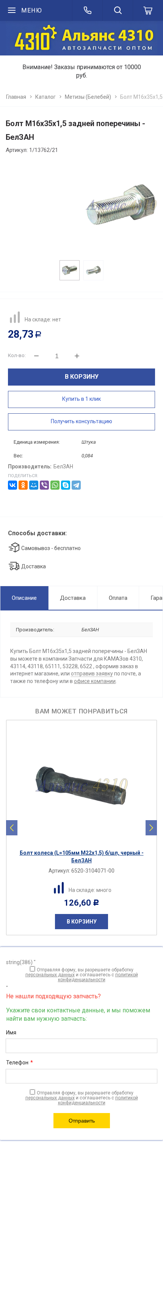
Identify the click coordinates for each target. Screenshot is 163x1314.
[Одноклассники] (23, 485)
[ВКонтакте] (12, 485)
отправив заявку (92, 673)
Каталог (45, 97)
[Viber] (44, 485)
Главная (16, 97)
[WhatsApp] (55, 485)
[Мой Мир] (33, 485)
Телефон (19, 1062)
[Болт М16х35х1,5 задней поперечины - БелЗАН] (82, 204)
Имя (11, 1032)
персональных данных (50, 974)
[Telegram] (76, 485)
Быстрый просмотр (85, 839)
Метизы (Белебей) (88, 97)
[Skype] (65, 485)
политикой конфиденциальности (98, 977)
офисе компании (95, 681)
